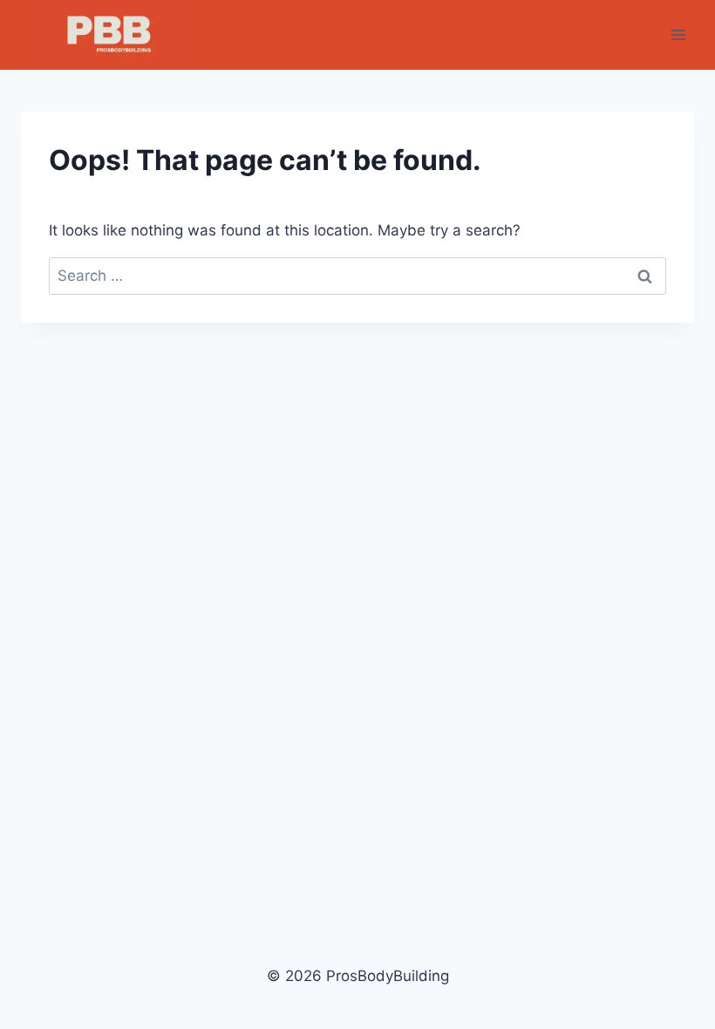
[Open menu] (678, 34)
